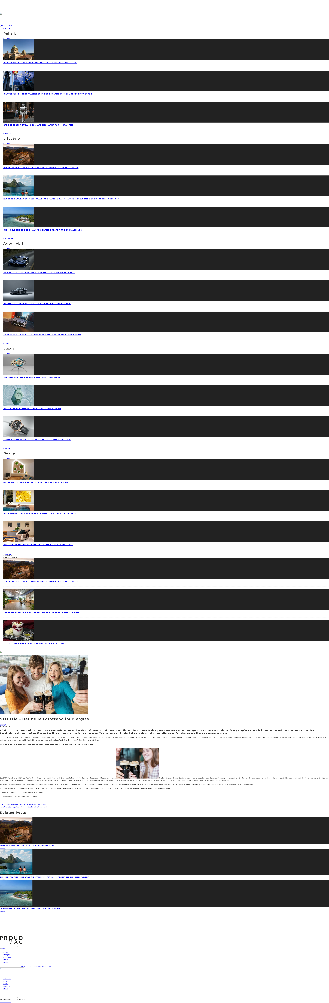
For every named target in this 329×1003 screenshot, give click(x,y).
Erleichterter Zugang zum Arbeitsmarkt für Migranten (38, 125)
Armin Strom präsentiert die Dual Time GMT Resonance (37, 440)
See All (6, 38)
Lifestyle (8, 133)
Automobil (8, 238)
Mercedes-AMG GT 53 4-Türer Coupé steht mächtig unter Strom (42, 335)
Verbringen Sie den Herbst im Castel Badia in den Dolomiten (40, 168)
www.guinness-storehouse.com (28, 796)
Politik (6, 28)
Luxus (6, 343)
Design (6, 448)
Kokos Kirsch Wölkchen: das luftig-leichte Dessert (35, 644)
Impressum (36, 966)
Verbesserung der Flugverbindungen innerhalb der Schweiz (41, 612)
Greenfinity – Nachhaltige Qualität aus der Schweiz (35, 482)
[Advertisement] (51, 924)
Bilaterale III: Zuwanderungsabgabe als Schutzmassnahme (40, 63)
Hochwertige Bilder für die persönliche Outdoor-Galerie (39, 514)
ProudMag (3, 724)
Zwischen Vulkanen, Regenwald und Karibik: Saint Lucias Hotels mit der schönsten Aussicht (61, 199)
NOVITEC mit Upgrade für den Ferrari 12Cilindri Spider (37, 304)
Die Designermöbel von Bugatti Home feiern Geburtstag (38, 545)
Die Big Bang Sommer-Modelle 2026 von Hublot (32, 409)
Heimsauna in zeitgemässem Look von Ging (29, 804)
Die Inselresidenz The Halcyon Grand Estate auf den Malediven (42, 230)
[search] (17, 946)
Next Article (4, 807)
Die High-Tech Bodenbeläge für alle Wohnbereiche (28, 807)
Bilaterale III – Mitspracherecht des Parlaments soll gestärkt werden (47, 94)
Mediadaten (26, 966)
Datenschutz (47, 966)
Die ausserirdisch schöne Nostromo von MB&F (31, 377)
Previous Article (6, 804)
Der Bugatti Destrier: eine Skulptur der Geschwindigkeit (39, 273)
